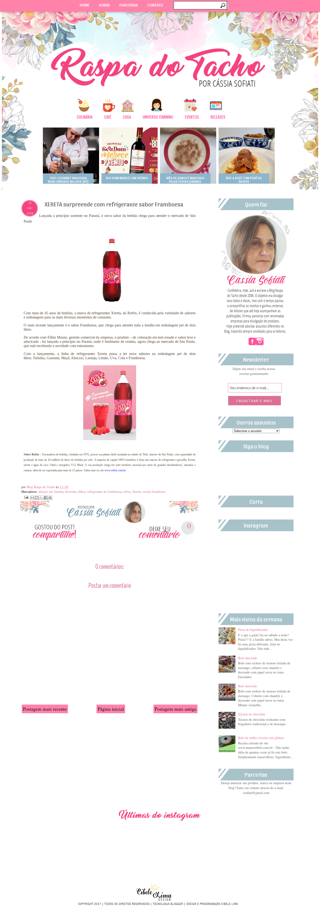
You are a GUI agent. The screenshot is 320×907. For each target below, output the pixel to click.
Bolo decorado (247, 658)
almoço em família (50, 491)
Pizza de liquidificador (253, 629)
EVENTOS (192, 117)
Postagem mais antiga (175, 709)
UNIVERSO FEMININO (158, 117)
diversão (70, 491)
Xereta (136, 491)
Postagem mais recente (45, 709)
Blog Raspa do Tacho (41, 487)
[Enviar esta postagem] (25, 496)
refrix (126, 491)
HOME (84, 4)
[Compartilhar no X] (41, 497)
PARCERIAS (128, 4)
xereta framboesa (154, 491)
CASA (127, 117)
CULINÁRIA (85, 117)
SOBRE (104, 4)
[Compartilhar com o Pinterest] (50, 497)
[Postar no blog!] (36, 497)
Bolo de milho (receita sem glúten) (261, 737)
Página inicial (111, 709)
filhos (81, 491)
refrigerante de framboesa (104, 491)
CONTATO (155, 4)
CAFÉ (107, 117)
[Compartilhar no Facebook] (45, 497)
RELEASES (218, 117)
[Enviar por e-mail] (32, 497)
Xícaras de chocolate (251, 714)
